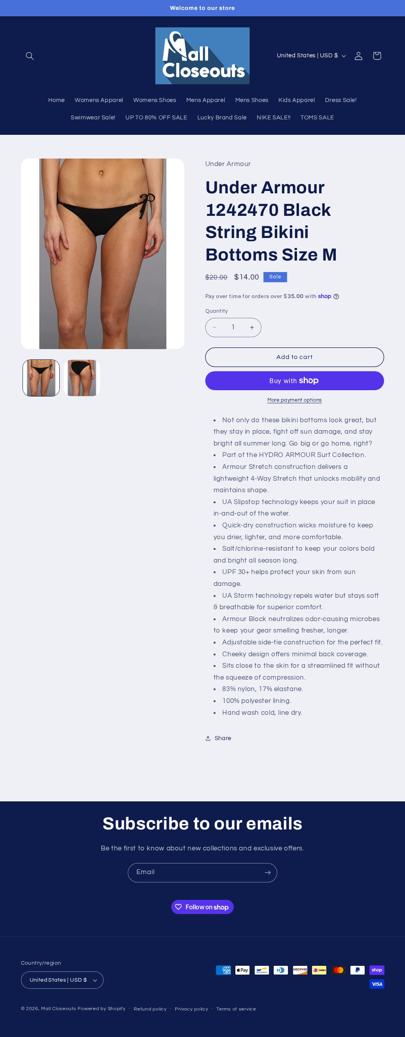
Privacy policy (191, 1009)
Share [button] (223, 738)
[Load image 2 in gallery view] (82, 378)
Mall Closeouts (58, 1009)
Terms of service (236, 1009)
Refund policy (150, 1009)
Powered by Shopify (101, 1009)
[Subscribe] (268, 872)
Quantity (216, 311)
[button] (30, 56)
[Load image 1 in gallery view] (41, 378)
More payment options (294, 400)
